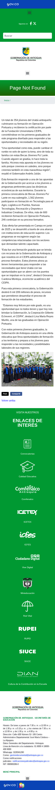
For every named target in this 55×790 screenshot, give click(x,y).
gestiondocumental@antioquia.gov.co (26, 755)
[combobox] (27, 36)
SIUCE (27, 661)
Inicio (6, 100)
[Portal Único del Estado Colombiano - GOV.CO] (12, 4)
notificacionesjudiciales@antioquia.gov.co (31, 761)
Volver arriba (8, 400)
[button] (29, 12)
